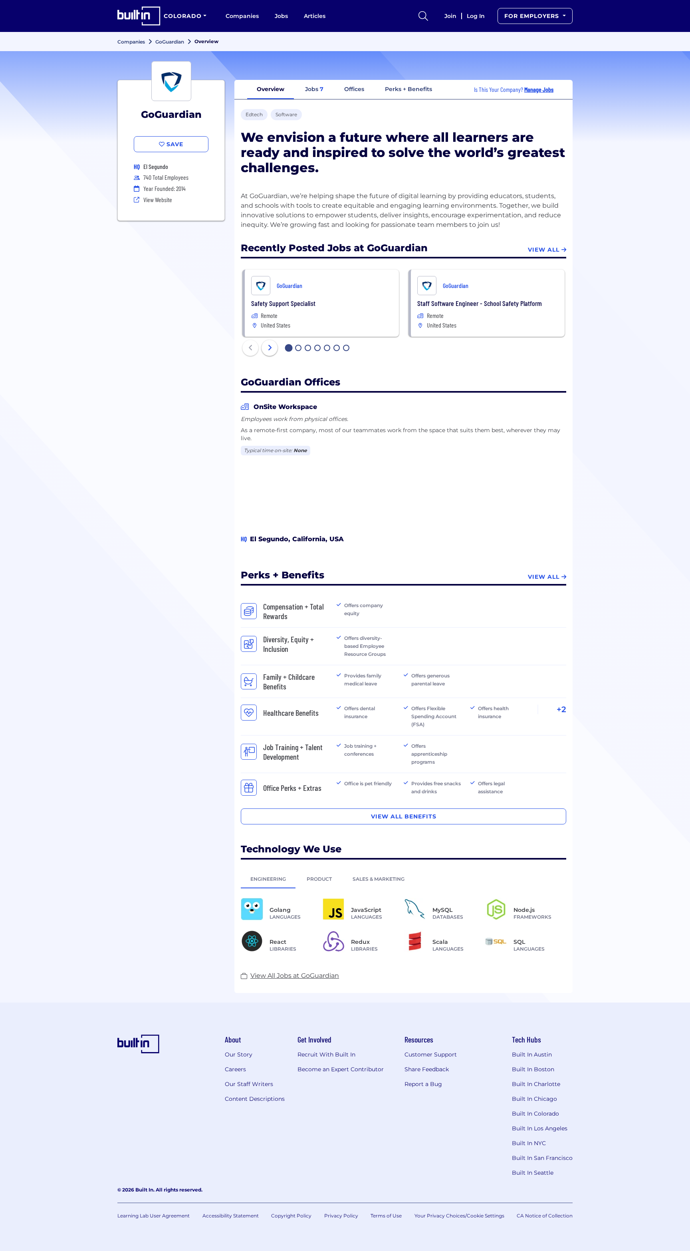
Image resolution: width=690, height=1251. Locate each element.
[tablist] (403, 878)
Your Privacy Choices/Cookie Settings (459, 1216)
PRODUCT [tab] (319, 879)
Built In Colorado (535, 1113)
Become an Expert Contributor (340, 1069)
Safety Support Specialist (283, 303)
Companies (242, 16)
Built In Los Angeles (539, 1128)
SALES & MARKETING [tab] (378, 879)
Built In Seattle (532, 1172)
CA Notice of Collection (545, 1216)
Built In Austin (532, 1054)
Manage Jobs (538, 89)
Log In (476, 16)
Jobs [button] (314, 89)
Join (450, 16)
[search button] (423, 16)
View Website (157, 199)
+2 (561, 709)
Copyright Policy (291, 1216)
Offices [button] (354, 89)
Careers (235, 1069)
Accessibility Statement (230, 1216)
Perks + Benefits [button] (408, 89)
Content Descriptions (255, 1098)
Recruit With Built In (326, 1054)
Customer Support (430, 1054)
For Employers (532, 16)
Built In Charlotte (536, 1084)
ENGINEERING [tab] (268, 879)
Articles (314, 16)
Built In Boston (533, 1069)
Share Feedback (426, 1069)
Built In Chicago (534, 1098)
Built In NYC (529, 1143)
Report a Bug (423, 1084)
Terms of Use (386, 1216)
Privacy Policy (341, 1216)
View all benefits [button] (403, 816)
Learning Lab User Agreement (153, 1216)
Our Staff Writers (249, 1084)
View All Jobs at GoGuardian (294, 975)
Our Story (238, 1054)
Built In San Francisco (542, 1158)
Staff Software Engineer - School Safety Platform (479, 303)
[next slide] (270, 348)
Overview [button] (270, 89)
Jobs (281, 16)
